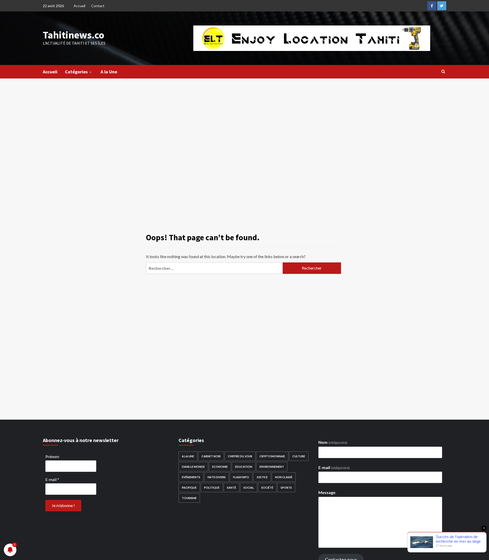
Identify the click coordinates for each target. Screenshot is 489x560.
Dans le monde (193, 466)
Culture (298, 456)
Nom (332, 442)
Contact (97, 6)
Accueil (79, 6)
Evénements (191, 477)
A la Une (109, 72)
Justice (262, 477)
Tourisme (189, 498)
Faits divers (217, 477)
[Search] (443, 71)
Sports (286, 487)
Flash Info (241, 477)
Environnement (272, 466)
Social (248, 487)
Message (326, 492)
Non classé (283, 477)
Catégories (76, 72)
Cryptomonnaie (272, 456)
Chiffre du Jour (240, 456)
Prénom (52, 456)
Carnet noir (211, 456)
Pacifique (189, 487)
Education (243, 466)
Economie (220, 466)
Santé (231, 487)
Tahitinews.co (73, 35)
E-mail (52, 479)
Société (267, 487)
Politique (212, 487)
